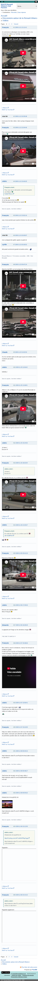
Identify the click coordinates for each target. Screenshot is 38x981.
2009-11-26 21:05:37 (22, 525)
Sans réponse (22, 12)
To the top (7, 972)
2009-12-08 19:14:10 (22, 895)
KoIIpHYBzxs (8, 194)
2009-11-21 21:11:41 (21, 27)
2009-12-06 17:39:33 (22, 605)
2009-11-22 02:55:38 (21, 116)
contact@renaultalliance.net (19, 973)
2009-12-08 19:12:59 (22, 826)
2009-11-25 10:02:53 (21, 352)
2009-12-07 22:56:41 (22, 702)
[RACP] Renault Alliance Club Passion (7, 6)
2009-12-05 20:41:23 (22, 553)
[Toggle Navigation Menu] (3, 1)
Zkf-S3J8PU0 (8, 535)
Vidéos (5, 20)
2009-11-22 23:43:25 (21, 181)
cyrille (4, 244)
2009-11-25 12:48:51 (21, 385)
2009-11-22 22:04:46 (21, 127)
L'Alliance (4, 107)
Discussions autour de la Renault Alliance (20, 18)
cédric (4, 181)
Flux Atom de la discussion (29, 967)
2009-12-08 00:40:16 (22, 751)
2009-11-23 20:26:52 (21, 244)
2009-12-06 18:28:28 (22, 625)
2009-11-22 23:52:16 (21, 215)
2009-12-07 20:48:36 (22, 643)
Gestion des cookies (16, 975)
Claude (4, 352)
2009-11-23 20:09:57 (21, 235)
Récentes (14, 12)
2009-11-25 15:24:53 (22, 443)
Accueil (4, 16)
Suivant (16, 24)
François (5, 27)
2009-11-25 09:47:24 (21, 264)
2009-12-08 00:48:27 (22, 771)
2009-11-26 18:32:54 (22, 463)
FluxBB (34, 969)
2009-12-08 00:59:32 (22, 793)
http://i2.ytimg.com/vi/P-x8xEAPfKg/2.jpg (16, 838)
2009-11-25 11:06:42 (21, 367)
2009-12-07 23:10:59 (22, 727)
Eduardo (5, 625)
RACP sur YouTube (7, 109)
